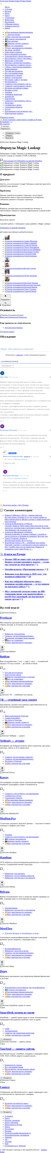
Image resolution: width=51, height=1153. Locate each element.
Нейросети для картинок (15, 634)
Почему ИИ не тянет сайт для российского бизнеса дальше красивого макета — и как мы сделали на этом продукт (27, 562)
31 (4, 712)
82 (5, 303)
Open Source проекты (13, 52)
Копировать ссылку (13, 133)
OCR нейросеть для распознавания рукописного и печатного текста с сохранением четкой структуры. (25, 863)
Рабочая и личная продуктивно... (18, 63)
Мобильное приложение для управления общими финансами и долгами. (25, 977)
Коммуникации (11, 69)
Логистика (9, 103)
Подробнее (6, 305)
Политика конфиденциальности (18, 1133)
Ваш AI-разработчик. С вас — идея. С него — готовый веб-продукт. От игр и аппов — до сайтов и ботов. (24, 662)
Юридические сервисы (14, 113)
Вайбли (4, 656)
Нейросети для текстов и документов (20, 878)
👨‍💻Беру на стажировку (14, 46)
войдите (19, 355)
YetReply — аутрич (12, 740)
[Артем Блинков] (21, 256)
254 (2, 649)
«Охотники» (10, 18)
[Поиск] (12, 24)
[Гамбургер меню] (1, 3)
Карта (7, 13)
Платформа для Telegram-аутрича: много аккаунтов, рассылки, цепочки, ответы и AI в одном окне (25, 747)
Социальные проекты (13, 107)
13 (4, 984)
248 (2, 733)
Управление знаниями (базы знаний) (20, 638)
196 (2, 770)
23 (4, 669)
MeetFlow (6, 928)
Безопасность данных (13, 75)
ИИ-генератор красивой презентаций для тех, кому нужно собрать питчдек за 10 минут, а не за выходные (23, 624)
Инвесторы (9, 20)
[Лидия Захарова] (21, 276)
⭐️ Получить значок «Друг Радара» (14, 505)
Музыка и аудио (11, 90)
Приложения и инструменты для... (19, 111)
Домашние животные (13, 94)
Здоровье (8, 92)
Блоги (7, 16)
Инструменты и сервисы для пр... (18, 65)
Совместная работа (12, 718)
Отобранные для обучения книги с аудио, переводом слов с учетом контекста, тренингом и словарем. (24, 1093)
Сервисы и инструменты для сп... (18, 84)
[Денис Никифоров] (22, 247)
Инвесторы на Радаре (13, 1125)
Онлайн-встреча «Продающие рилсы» (25, 569)
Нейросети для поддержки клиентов (19, 876)
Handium (6, 857)
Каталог (8, 11)
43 (4, 630)
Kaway (4, 777)
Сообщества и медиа (13, 105)
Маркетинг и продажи (14, 61)
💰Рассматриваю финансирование (19, 32)
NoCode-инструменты (14, 71)
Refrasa (4, 891)
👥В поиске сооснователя (15, 39)
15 (2, 1003)
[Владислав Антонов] (22, 285)
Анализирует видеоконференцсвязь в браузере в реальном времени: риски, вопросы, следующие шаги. (23, 938)
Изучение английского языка (16, 88)
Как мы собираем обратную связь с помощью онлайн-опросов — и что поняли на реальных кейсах (27, 584)
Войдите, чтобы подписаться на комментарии (16, 349)
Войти (7, 28)
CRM (7, 1029)
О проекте (9, 1116)
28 (2, 884)
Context (5, 1087)
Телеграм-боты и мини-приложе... (18, 56)
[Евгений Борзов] (21, 287)
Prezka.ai (6, 617)
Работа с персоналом (13, 78)
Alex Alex (4, 377)
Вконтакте (9, 138)
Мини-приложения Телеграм (16, 716)
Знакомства (9, 97)
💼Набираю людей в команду (17, 43)
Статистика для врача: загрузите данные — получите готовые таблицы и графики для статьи (25, 824)
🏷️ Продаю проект (12, 35)
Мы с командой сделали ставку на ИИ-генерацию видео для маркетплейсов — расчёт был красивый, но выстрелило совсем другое (25, 595)
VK (6, 1139)
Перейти (38, 161)
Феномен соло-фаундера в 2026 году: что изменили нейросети (26, 575)
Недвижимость (11, 82)
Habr (7, 1144)
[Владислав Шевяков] (22, 250)
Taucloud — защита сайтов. (17, 1048)
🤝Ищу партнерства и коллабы (17, 37)
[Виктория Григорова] (7, 281)
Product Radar (25, 1)
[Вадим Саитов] (20, 268)
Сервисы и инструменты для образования (22, 794)
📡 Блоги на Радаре (13, 554)
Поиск (7, 1127)
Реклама (8, 1131)
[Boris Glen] (7, 266)
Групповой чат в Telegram (15, 1146)
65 (2, 811)
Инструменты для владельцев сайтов (20, 1069)
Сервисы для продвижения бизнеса (19, 636)
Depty (3, 971)
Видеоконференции (13, 949)
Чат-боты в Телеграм (13, 720)
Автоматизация (11, 908)
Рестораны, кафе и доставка (16, 80)
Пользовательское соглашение (17, 1135)
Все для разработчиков (14, 73)
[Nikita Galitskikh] (21, 243)
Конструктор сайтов (13, 675)
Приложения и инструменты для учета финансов (25, 988)
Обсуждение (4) (10, 161)
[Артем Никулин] (7, 261)
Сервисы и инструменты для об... (18, 86)
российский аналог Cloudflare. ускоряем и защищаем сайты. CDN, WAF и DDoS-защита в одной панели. (24, 1055)
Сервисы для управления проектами (19, 1033)
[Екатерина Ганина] (22, 252)
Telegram (9, 135)
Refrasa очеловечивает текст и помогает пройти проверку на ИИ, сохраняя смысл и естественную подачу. (24, 898)
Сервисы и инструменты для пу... (18, 101)
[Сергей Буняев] (20, 254)
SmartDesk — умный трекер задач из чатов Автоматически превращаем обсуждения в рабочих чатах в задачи (24, 1018)
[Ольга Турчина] (20, 289)
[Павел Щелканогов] (7, 274)
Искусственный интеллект (15, 54)
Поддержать (10, 22)
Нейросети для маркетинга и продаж (20, 677)
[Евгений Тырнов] (21, 283)
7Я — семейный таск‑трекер (18, 699)
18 (29, 576)
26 (2, 921)
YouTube (8, 1142)
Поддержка (9, 1129)
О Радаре (8, 9)
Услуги (7, 109)
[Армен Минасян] (21, 241)
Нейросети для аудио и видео (16, 951)
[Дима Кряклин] (7, 239)
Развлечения (10, 99)
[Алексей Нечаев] (21, 245)
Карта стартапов (11, 1123)
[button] (19, 163)
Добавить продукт (12, 26)
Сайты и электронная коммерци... (18, 67)
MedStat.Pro (8, 818)
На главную (5, 124)
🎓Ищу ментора (11, 41)
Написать (23, 317)
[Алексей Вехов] (20, 291)
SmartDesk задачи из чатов (17, 1012)
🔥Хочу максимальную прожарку (18, 48)
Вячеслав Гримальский (9, 317)
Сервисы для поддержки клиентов (19, 757)
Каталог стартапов (12, 1120)
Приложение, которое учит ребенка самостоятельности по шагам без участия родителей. (23, 706)
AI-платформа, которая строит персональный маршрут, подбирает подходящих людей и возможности (22, 783)
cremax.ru (27, 456)
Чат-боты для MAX (12, 50)
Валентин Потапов (8, 430)
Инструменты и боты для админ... (18, 59)
